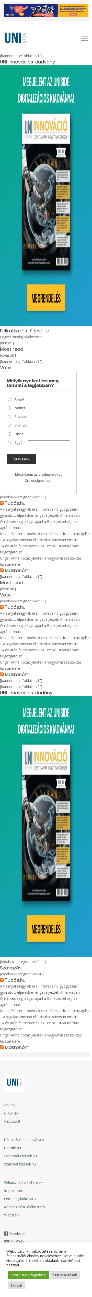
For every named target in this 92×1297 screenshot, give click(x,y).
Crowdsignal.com (38, 480)
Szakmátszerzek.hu (20, 1164)
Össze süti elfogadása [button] (28, 1275)
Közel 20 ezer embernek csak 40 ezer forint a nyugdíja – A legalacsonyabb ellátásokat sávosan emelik (45, 536)
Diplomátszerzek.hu (20, 1155)
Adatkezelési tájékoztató (24, 1206)
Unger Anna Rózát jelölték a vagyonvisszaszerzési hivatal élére (41, 561)
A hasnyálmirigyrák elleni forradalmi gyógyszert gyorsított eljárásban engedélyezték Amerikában (40, 512)
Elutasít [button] (16, 1285)
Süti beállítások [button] (65, 1275)
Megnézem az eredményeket (38, 474)
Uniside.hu (12, 1147)
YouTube (17, 1241)
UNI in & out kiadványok (24, 1139)
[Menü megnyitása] (84, 38)
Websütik (11, 1215)
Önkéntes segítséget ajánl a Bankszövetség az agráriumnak (38, 524)
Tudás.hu (15, 503)
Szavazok (21, 459)
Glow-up (11, 1113)
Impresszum (14, 1190)
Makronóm (17, 570)
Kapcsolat (12, 1121)
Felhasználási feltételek (23, 1182)
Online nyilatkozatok (21, 1198)
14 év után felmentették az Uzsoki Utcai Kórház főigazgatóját (39, 548)
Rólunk (9, 1105)
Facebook (17, 1233)
